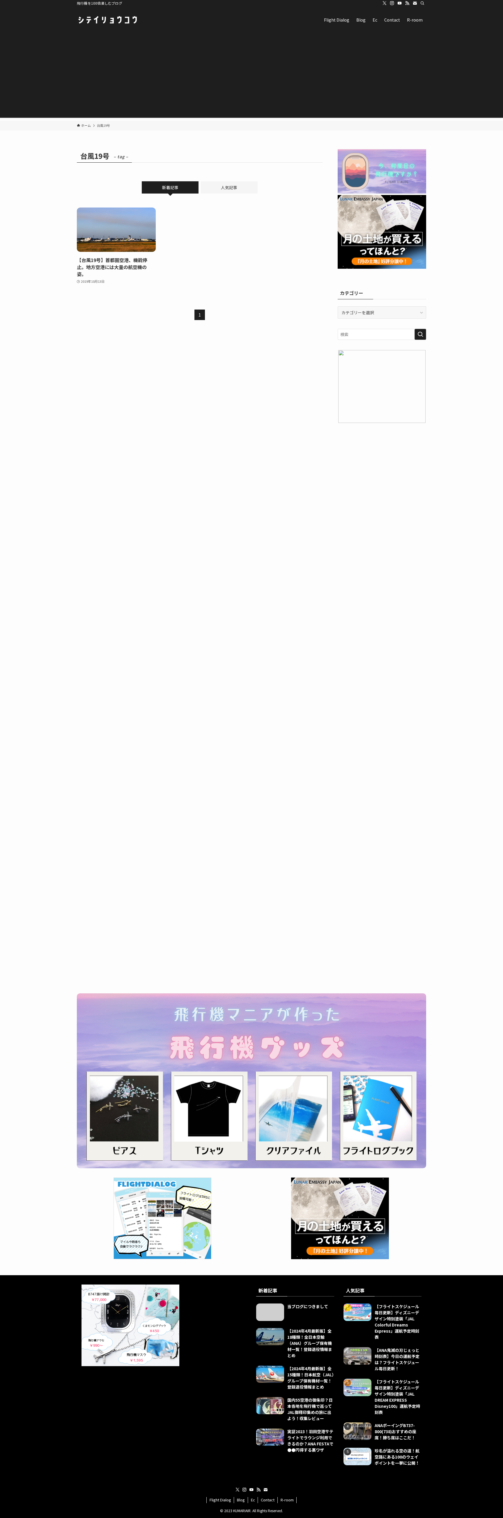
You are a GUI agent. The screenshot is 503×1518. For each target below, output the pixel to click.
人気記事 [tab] (229, 187)
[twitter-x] (384, 3)
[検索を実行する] (420, 334)
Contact (267, 1500)
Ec (253, 1500)
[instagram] (392, 3)
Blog (241, 1500)
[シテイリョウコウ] (107, 20)
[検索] (422, 3)
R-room (287, 1500)
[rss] (407, 3)
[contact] (415, 3)
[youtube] (399, 3)
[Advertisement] (251, 77)
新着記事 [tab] (170, 187)
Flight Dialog (220, 1500)
